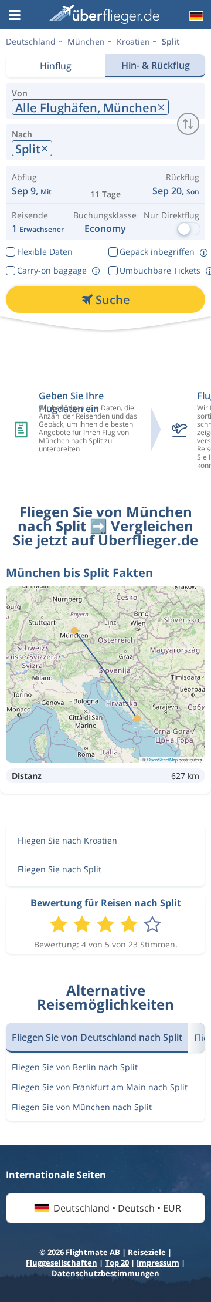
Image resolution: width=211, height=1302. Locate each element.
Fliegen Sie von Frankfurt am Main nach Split (100, 1086)
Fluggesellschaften (61, 1262)
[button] (14, 16)
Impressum (158, 1262)
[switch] (188, 124)
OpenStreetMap (162, 759)
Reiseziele (147, 1252)
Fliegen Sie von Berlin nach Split (75, 1066)
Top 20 (117, 1262)
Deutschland (31, 41)
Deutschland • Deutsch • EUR (117, 1208)
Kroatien (133, 41)
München (86, 41)
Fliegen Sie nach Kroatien (67, 840)
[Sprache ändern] (195, 16)
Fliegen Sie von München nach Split (82, 1106)
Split (171, 41)
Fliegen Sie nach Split (59, 869)
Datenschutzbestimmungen (105, 1273)
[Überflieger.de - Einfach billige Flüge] (104, 14)
